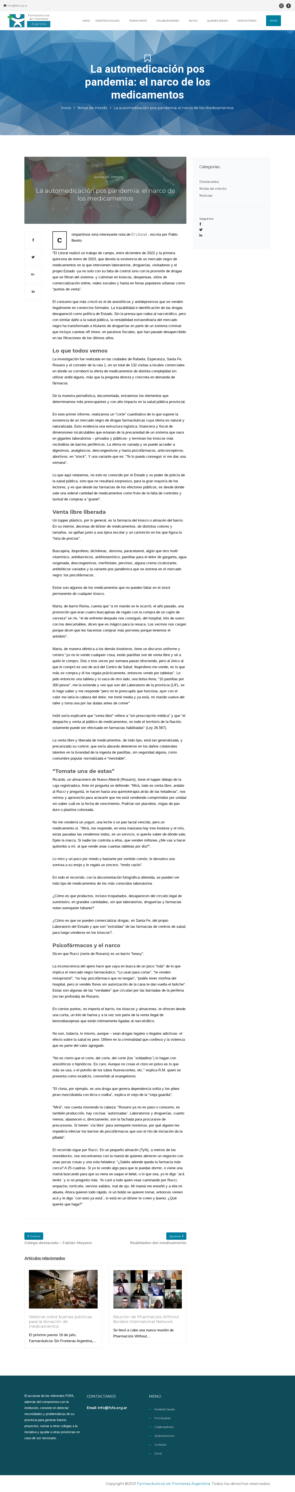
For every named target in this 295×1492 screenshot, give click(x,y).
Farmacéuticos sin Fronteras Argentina (173, 1483)
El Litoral (139, 234)
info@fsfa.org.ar (17, 5)
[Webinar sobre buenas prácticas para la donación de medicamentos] (63, 1292)
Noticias (205, 195)
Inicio (66, 108)
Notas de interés (92, 108)
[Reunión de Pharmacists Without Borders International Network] (147, 1292)
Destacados (209, 182)
